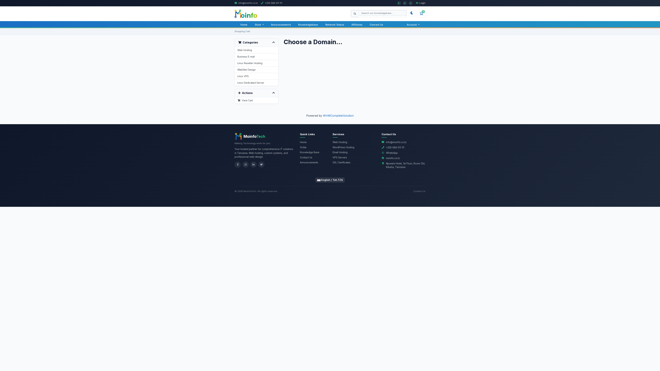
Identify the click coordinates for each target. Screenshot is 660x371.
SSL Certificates (341, 162)
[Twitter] (261, 164)
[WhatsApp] (411, 3)
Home (244, 24)
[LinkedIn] (253, 164)
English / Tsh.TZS (332, 179)
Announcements (281, 24)
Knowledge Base (309, 152)
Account (412, 24)
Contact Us (376, 24)
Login (422, 3)
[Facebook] (399, 3)
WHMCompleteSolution (338, 115)
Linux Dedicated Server (250, 82)
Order (303, 147)
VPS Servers (340, 157)
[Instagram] (405, 3)
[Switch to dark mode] (412, 13)
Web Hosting (244, 50)
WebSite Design (246, 69)
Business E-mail (246, 56)
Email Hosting (340, 152)
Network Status (334, 24)
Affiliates (356, 24)
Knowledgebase (308, 24)
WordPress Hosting (343, 147)
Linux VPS (243, 76)
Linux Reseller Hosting (249, 63)
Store (258, 24)
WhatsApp (392, 152)
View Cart (246, 100)
